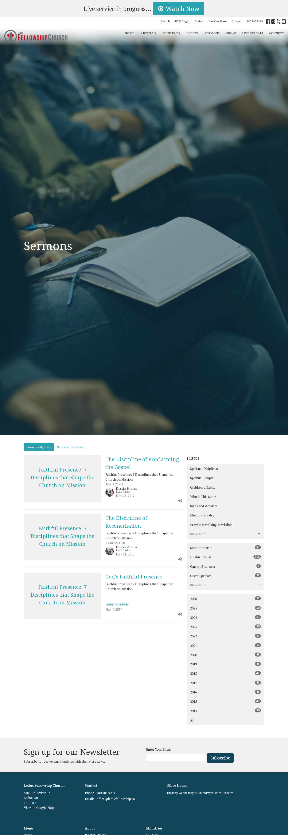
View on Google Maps (39, 807)
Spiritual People (202, 478)
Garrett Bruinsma (224, 566)
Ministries (171, 33)
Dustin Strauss (224, 557)
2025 (224, 608)
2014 (224, 710)
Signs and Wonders (203, 506)
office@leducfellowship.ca (116, 799)
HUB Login (182, 21)
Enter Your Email (158, 749)
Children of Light (202, 487)
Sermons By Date (39, 447)
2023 (224, 626)
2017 (224, 683)
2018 (224, 673)
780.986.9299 (255, 21)
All (192, 720)
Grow (231, 33)
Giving (199, 21)
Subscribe (220, 758)
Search (165, 21)
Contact (236, 21)
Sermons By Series (70, 447)
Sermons (212, 33)
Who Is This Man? (203, 497)
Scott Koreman (224, 547)
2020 (224, 655)
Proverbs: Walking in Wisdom (211, 525)
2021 (224, 645)
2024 (224, 617)
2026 (224, 598)
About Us (148, 33)
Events (192, 33)
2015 (224, 701)
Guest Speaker (224, 575)
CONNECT (276, 33)
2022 (224, 636)
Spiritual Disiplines (204, 468)
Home (129, 33)
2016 (224, 692)
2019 (224, 664)
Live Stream (252, 33)
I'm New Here (218, 21)
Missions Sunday (202, 515)
